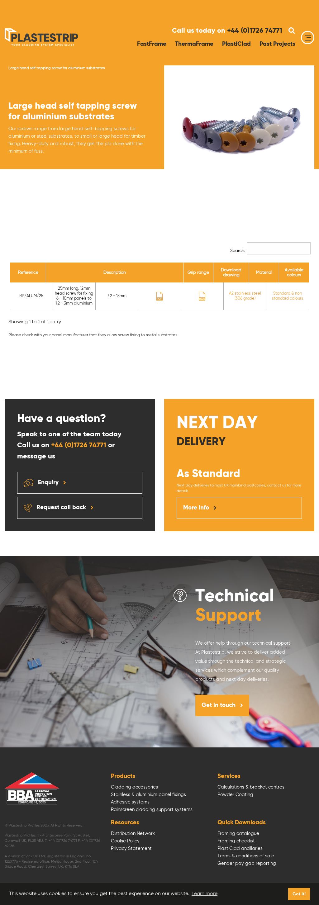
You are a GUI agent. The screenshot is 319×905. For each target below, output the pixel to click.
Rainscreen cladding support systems (152, 809)
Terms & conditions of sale (245, 856)
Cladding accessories (134, 787)
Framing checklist (236, 841)
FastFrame (151, 44)
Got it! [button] (299, 893)
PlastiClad (236, 44)
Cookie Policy (125, 841)
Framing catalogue (238, 833)
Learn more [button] (204, 893)
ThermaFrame (194, 44)
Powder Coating (235, 794)
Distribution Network (133, 833)
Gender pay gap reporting (246, 863)
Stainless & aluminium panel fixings (148, 794)
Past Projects (277, 44)
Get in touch (219, 705)
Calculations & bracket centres (250, 787)
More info (197, 508)
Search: (237, 251)
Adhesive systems (130, 802)
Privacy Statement (131, 848)
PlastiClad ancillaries (240, 848)
